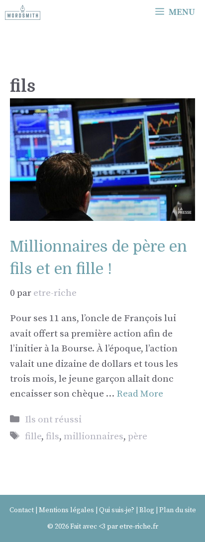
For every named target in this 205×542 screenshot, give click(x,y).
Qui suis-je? (116, 510)
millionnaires (93, 436)
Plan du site (177, 510)
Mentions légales (66, 510)
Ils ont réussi (53, 419)
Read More (139, 394)
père (137, 436)
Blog (146, 510)
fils (52, 436)
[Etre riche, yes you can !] (22, 12)
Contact (21, 510)
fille (33, 436)
